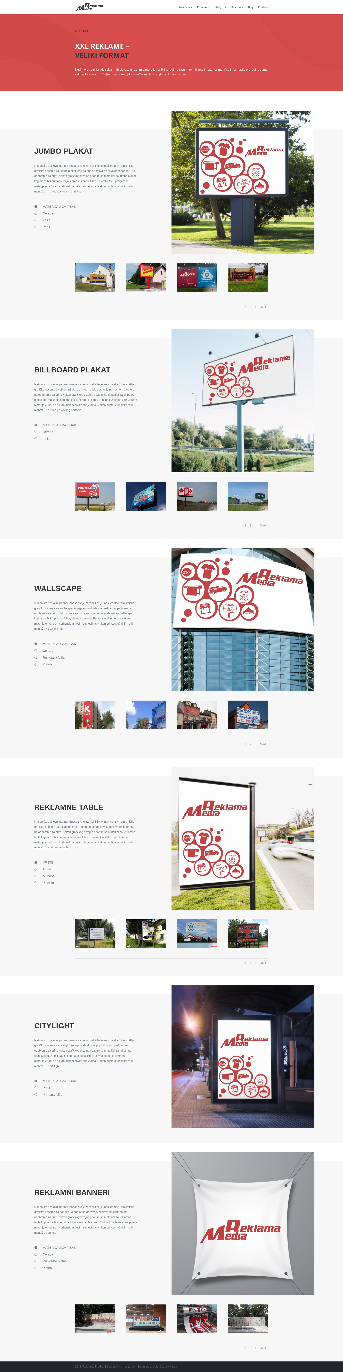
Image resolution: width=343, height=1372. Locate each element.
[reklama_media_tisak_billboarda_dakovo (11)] (146, 509)
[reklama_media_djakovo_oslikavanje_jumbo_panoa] (146, 291)
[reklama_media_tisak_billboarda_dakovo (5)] (95, 509)
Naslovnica (186, 7)
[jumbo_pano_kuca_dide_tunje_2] (248, 291)
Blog (250, 7)
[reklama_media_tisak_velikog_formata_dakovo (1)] (197, 1332)
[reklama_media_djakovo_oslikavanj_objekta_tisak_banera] (197, 291)
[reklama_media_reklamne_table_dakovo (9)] (197, 947)
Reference (237, 7)
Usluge (219, 7)
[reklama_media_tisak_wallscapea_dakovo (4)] (248, 728)
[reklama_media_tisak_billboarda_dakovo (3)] (197, 509)
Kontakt (263, 7)
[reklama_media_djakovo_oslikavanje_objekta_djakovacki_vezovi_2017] (95, 1332)
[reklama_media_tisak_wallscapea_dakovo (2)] (146, 728)
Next (263, 307)
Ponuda (202, 7)
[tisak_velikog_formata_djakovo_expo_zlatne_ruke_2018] (146, 1332)
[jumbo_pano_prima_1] (95, 291)
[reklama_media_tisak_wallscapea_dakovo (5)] (95, 728)
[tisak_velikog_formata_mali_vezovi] (248, 1332)
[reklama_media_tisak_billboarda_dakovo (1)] (248, 509)
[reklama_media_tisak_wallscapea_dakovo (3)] (197, 728)
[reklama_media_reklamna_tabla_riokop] (146, 947)
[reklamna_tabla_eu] (95, 947)
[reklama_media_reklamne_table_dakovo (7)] (248, 947)
